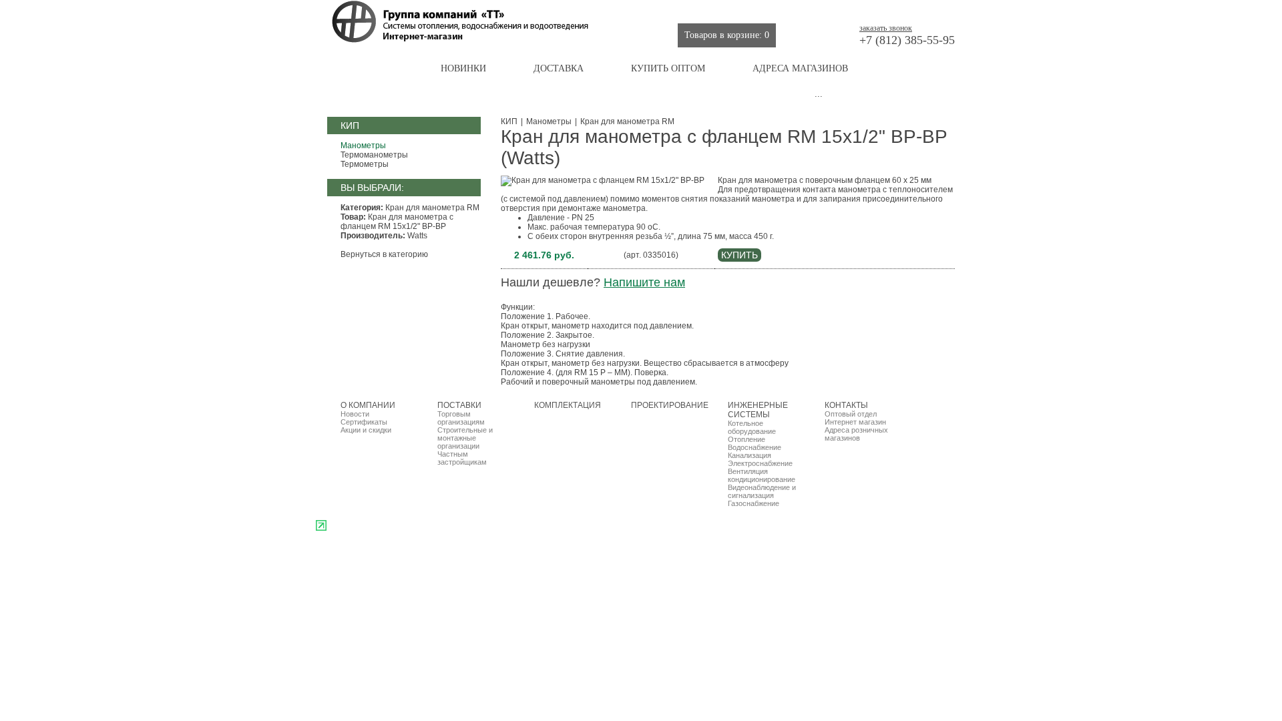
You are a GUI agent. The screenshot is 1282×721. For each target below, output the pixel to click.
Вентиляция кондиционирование (761, 475)
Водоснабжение (754, 447)
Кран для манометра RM (627, 121)
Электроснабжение (760, 463)
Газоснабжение (753, 503)
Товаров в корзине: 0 (726, 35)
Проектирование (753, 10)
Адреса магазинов (800, 68)
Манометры (363, 145)
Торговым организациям (461, 418)
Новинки (463, 68)
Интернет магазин (855, 422)
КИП (509, 121)
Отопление (746, 439)
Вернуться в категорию (384, 254)
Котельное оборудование (752, 427)
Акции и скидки (366, 430)
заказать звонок (885, 28)
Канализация (749, 455)
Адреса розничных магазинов (856, 434)
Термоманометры (374, 155)
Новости (355, 414)
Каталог (372, 68)
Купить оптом (668, 68)
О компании (549, 10)
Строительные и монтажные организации (465, 438)
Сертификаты (364, 422)
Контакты (929, 10)
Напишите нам (644, 282)
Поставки (609, 10)
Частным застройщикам (462, 458)
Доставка (558, 68)
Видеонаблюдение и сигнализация (762, 491)
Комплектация (673, 10)
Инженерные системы (849, 10)
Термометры (365, 164)
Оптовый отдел (851, 414)
